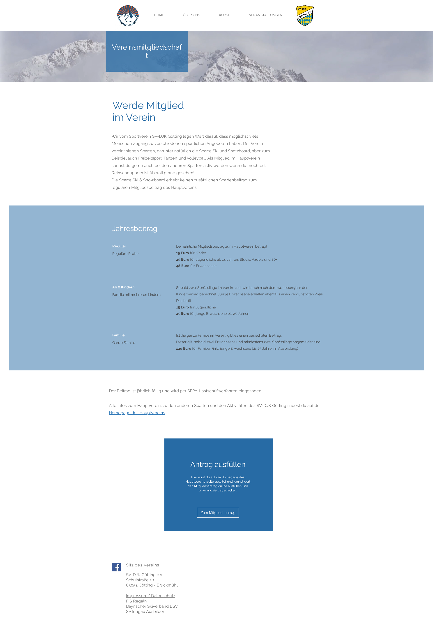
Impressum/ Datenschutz (150, 595)
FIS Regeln (136, 601)
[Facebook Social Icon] (116, 567)
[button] (191, 15)
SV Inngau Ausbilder (145, 611)
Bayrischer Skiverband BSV (152, 606)
